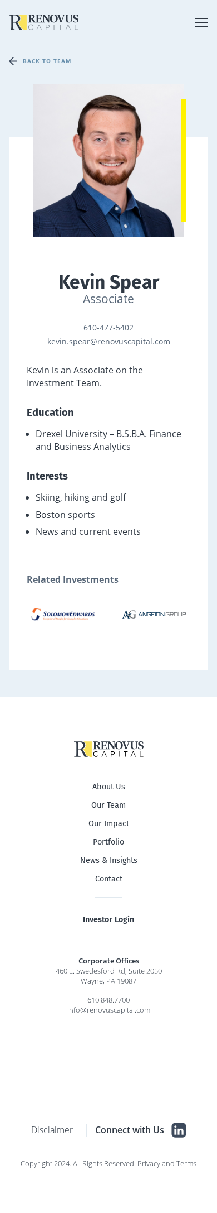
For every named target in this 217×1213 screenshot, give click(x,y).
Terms (186, 1163)
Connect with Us (129, 1130)
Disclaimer (52, 1130)
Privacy (148, 1163)
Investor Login (108, 919)
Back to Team (47, 61)
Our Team (108, 805)
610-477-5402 (108, 327)
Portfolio (108, 842)
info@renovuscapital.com (108, 1010)
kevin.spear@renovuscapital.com (108, 341)
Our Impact (108, 823)
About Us (108, 787)
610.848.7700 (108, 1000)
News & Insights (108, 860)
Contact (108, 879)
